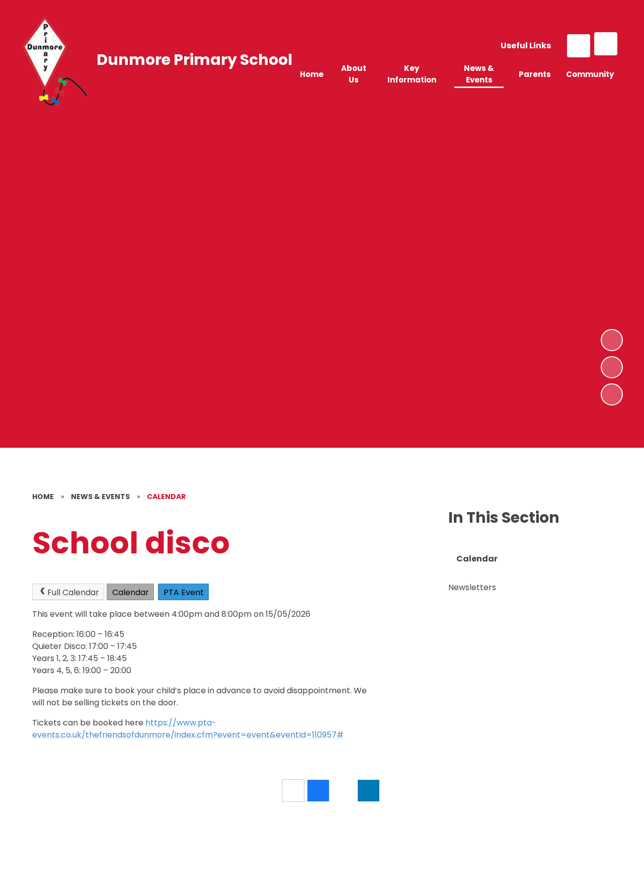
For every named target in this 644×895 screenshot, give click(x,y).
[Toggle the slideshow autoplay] (612, 394)
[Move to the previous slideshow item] (612, 367)
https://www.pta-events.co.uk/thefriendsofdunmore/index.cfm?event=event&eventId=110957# (188, 729)
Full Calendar (73, 592)
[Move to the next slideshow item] (612, 340)
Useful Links (526, 45)
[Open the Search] (578, 45)
